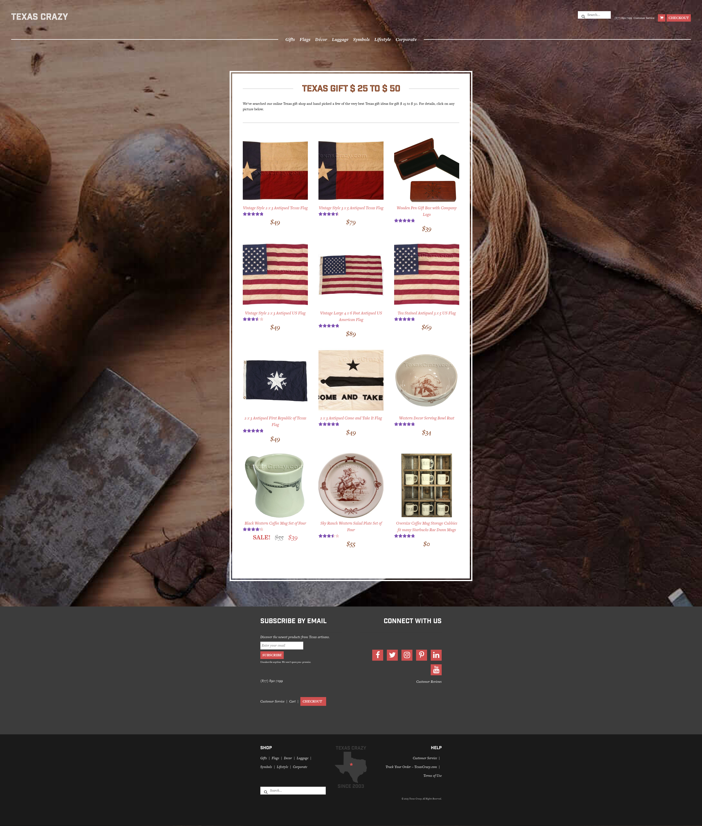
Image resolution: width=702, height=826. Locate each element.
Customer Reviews (429, 681)
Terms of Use (432, 775)
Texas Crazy (39, 17)
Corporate (406, 39)
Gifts (290, 39)
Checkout (679, 17)
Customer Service (643, 18)
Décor (321, 39)
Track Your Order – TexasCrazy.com (411, 766)
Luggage (340, 39)
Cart (292, 701)
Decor (288, 758)
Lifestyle (382, 39)
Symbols (361, 39)
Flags (305, 39)
